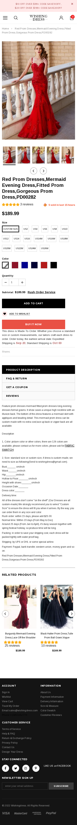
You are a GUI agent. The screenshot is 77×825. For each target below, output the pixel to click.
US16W (51, 238)
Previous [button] (33, 170)
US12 (5, 238)
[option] (38, 90)
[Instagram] (25, 768)
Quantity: (8, 275)
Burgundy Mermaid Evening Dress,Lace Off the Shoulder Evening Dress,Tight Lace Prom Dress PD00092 (20, 636)
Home (5, 28)
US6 (45, 229)
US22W (19, 248)
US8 (55, 229)
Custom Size (10, 229)
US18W (64, 238)
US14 (16, 238)
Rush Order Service (41, 292)
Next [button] (43, 170)
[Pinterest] (35, 768)
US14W (38, 238)
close (72, 4)
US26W (44, 248)
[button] (17, 204)
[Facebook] (5, 768)
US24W (32, 248)
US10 (64, 229)
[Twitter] (15, 768)
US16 (27, 238)
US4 (35, 229)
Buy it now (33, 324)
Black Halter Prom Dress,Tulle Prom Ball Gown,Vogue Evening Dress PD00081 (57, 636)
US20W (6, 248)
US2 (25, 229)
